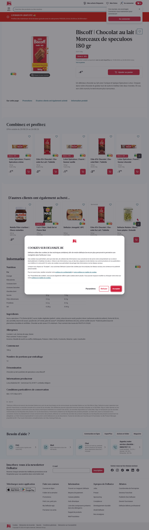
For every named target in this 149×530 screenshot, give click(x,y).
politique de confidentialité (63, 272)
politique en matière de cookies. (41, 278)
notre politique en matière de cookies (85, 272)
